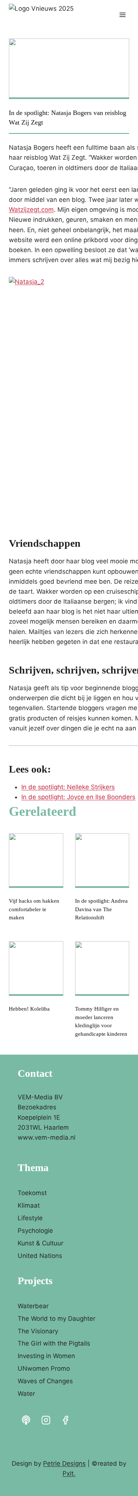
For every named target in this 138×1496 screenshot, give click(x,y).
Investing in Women (46, 1356)
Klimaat (29, 1205)
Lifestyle (30, 1218)
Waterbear (33, 1306)
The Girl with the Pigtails (54, 1343)
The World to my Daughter (56, 1318)
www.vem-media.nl (46, 1137)
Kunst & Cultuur (40, 1243)
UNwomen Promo (44, 1368)
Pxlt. (69, 1473)
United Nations (40, 1255)
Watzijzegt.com (31, 209)
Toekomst (32, 1193)
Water (26, 1393)
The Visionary (38, 1331)
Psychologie (35, 1230)
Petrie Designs (64, 1463)
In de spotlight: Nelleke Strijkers (68, 787)
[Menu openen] (122, 14)
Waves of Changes (45, 1381)
